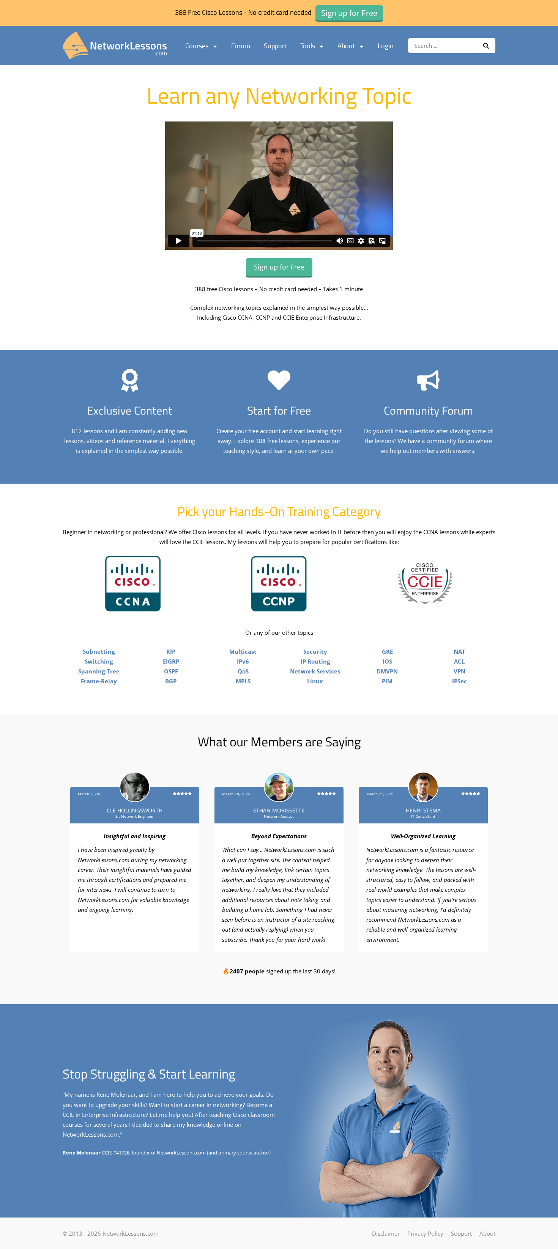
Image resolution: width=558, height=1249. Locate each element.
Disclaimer (386, 1233)
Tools (307, 46)
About (346, 46)
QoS (243, 671)
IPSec (459, 681)
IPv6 (243, 661)
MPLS (243, 681)
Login (386, 46)
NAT (459, 651)
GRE (387, 651)
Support (275, 46)
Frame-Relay (99, 681)
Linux (315, 681)
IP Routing (315, 661)
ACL (459, 661)
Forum (240, 46)
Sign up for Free (279, 266)
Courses (196, 46)
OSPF (171, 671)
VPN (459, 671)
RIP (170, 651)
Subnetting (99, 651)
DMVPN (387, 671)
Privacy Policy (425, 1233)
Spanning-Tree (99, 671)
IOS (387, 661)
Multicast (243, 651)
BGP (171, 681)
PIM (387, 681)
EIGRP (171, 661)
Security (315, 651)
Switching (99, 661)
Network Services (315, 671)
